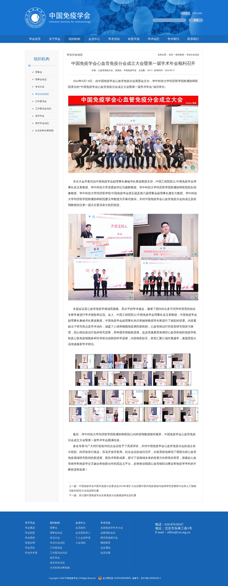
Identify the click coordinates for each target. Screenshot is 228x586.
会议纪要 (105, 552)
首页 (171, 54)
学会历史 (30, 547)
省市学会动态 (42, 123)
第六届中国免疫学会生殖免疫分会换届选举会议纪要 (107, 495)
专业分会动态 (42, 94)
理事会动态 (41, 79)
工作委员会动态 (43, 108)
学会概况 (30, 527)
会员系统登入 (83, 532)
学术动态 (153, 38)
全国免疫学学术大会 (111, 527)
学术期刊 (173, 38)
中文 (185, 13)
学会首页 (35, 38)
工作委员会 (41, 101)
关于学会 (54, 38)
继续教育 (105, 542)
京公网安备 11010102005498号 (117, 578)
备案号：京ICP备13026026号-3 (146, 578)
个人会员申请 (83, 537)
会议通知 (105, 547)
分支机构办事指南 (44, 130)
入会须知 (81, 542)
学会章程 (30, 537)
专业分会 (39, 86)
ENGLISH (197, 13)
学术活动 (114, 38)
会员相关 (81, 527)
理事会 (38, 72)
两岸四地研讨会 (109, 537)
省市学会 (39, 116)
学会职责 (30, 532)
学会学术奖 (31, 552)
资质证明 (30, 542)
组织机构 (74, 38)
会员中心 (94, 38)
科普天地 (133, 38)
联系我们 (193, 38)
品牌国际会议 (107, 532)
